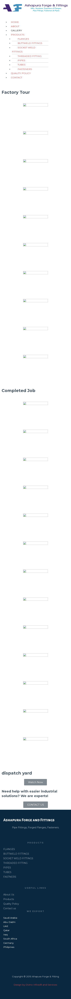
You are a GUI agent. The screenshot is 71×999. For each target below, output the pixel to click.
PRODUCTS (17, 34)
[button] (35, 782)
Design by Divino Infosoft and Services (36, 984)
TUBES (21, 64)
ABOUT (15, 26)
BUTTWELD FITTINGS (30, 43)
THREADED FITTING (29, 56)
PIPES (21, 60)
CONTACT (16, 77)
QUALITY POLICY (21, 73)
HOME (15, 22)
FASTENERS (25, 69)
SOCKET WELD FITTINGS (23, 49)
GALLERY (16, 30)
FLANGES (23, 38)
